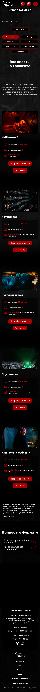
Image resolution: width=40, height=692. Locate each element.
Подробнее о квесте (20, 479)
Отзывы (20, 670)
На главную (20, 29)
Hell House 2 (10, 137)
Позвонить (20, 485)
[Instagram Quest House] (22, 645)
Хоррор (29, 37)
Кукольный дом (12, 295)
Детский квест (20, 51)
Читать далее (8, 516)
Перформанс (10, 42)
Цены (20, 666)
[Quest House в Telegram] (23, 4)
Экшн (29, 42)
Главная (5, 21)
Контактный (10, 47)
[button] (20, 541)
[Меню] (35, 4)
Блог (20, 674)
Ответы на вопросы (20, 678)
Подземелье (10, 374)
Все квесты (10, 37)
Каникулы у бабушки (16, 452)
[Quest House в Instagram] (29, 4)
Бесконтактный (29, 47)
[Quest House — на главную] (7, 4)
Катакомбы (9, 216)
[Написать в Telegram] (17, 645)
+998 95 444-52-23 (20, 10)
